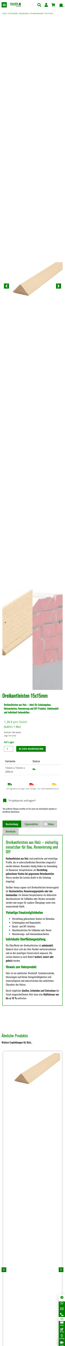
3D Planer (62, 1332)
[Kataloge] (61, 1322)
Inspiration (61, 1338)
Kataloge (62, 1325)
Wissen (62, 1345)
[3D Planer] (61, 1329)
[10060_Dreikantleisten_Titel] (32, 286)
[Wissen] (61, 1342)
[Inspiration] (61, 1335)
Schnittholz (13, 13)
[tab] (12, 824)
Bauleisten (24, 13)
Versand (12, 735)
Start (4, 13)
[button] (4, 4)
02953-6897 (45, 789)
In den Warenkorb (31, 749)
